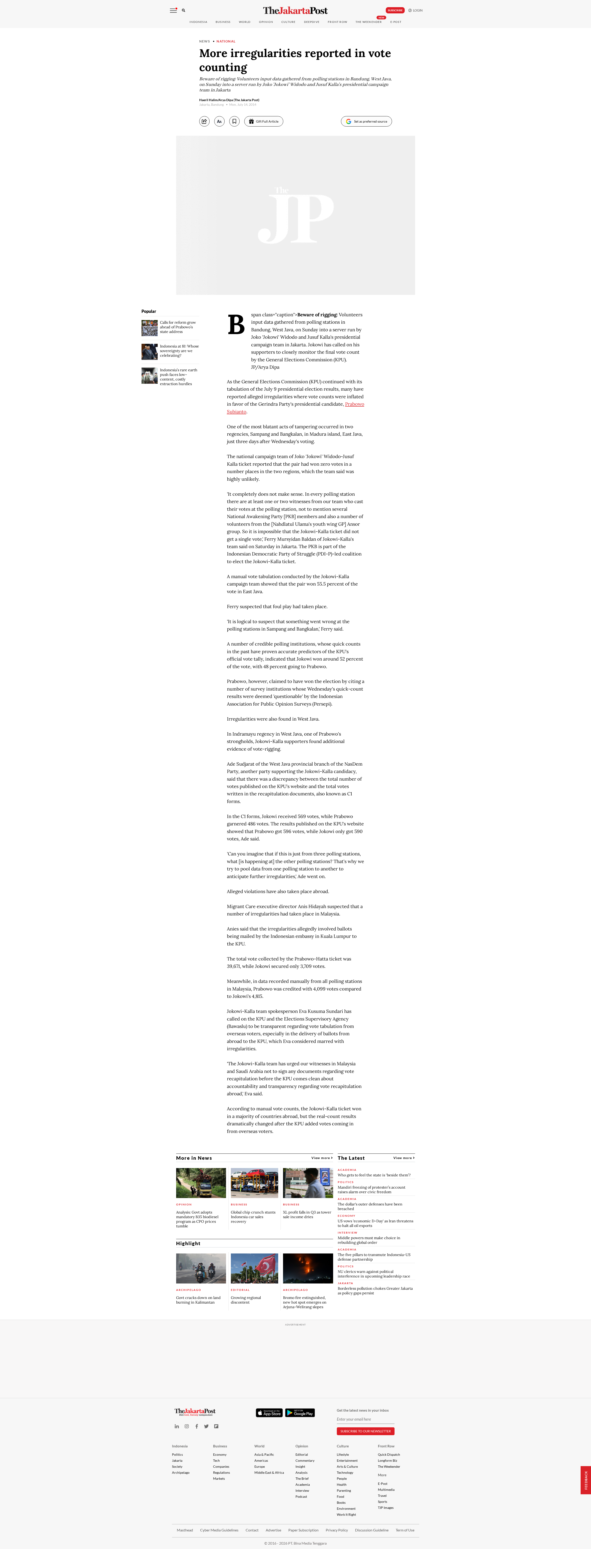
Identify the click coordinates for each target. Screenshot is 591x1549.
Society (177, 1466)
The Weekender (369, 22)
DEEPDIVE (312, 22)
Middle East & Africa (269, 1472)
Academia (303, 1484)
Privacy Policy (337, 1530)
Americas (261, 1460)
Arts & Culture (347, 1466)
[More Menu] (173, 10)
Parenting (344, 1490)
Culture (343, 1446)
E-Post (395, 22)
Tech (216, 1460)
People (342, 1478)
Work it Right (346, 1514)
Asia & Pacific (264, 1454)
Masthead (185, 1530)
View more (321, 1158)
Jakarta (177, 1460)
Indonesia (198, 22)
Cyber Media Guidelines (219, 1530)
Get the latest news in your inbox (363, 1410)
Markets (219, 1478)
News (204, 41)
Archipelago (181, 1472)
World (245, 22)
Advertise (273, 1530)
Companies (221, 1466)
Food (340, 1496)
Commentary (305, 1460)
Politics (177, 1454)
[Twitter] (206, 1426)
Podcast (301, 1496)
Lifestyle (343, 1454)
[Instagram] (187, 1426)
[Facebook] (197, 1426)
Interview (302, 1490)
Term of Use (405, 1530)
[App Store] (269, 1412)
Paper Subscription (303, 1530)
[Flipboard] (216, 1426)
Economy (219, 1454)
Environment (346, 1508)
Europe (259, 1466)
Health (342, 1484)
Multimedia (386, 1490)
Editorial (302, 1454)
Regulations (221, 1472)
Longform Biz (387, 1460)
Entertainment (347, 1460)
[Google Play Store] (300, 1413)
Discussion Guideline (372, 1530)
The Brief (302, 1478)
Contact (252, 1530)
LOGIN (417, 10)
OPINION (266, 22)
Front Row (337, 22)
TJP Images (386, 1508)
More (382, 1475)
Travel (382, 1496)
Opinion (302, 1446)
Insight (300, 1466)
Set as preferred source (370, 121)
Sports (382, 1502)
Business (223, 22)
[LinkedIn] (177, 1426)
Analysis (302, 1472)
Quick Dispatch (389, 1454)
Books (341, 1502)
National (226, 41)
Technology (345, 1472)
